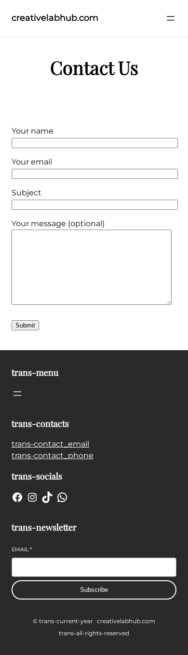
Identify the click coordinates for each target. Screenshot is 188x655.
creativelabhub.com (55, 18)
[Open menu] (170, 18)
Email (22, 549)
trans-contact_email (50, 444)
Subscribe (94, 589)
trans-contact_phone (53, 455)
